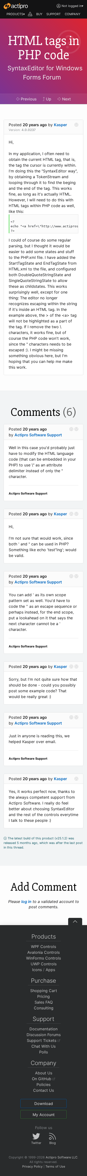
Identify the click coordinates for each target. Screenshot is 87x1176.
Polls (43, 1052)
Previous (28, 99)
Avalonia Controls (43, 952)
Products (43, 936)
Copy (72, 219)
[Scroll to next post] (76, 124)
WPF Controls (43, 946)
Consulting (43, 1008)
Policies (43, 1084)
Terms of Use (55, 1166)
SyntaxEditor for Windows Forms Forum (44, 72)
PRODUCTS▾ (16, 14)
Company (43, 1062)
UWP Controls (44, 963)
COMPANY (72, 14)
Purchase (43, 980)
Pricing (43, 996)
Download (43, 1103)
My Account (44, 1114)
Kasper (60, 124)
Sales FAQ (44, 1002)
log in (26, 901)
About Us (43, 1073)
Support (43, 1018)
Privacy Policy (32, 1166)
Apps (50, 969)
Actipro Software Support (38, 434)
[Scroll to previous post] (71, 429)
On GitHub (42, 1078)
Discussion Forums (44, 1034)
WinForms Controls (43, 958)
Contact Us (43, 1090)
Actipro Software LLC (61, 1157)
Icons (37, 969)
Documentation (43, 1028)
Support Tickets (42, 1040)
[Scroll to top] (75, 921)
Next (66, 99)
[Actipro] (16, 6)
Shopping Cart (43, 990)
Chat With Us (43, 1046)
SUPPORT (53, 14)
